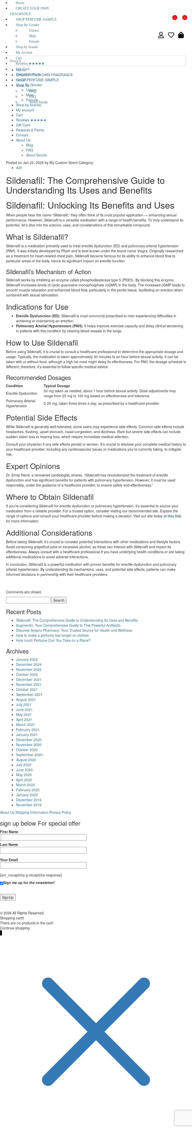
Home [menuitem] (20, 3)
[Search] (181, 61)
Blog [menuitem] (32, 91)
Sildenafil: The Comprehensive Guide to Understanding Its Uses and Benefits (77, 620)
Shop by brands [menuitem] (27, 47)
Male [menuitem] (32, 36)
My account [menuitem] (24, 52)
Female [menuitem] (34, 41)
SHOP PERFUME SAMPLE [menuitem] (36, 19)
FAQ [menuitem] (32, 97)
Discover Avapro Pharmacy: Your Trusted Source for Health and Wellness (74, 630)
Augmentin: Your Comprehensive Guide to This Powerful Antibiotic (68, 625)
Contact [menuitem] (21, 80)
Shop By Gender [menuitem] (27, 25)
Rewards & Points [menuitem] (28, 74)
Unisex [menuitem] (34, 30)
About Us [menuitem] (22, 86)
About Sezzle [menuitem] (38, 102)
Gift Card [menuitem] (22, 69)
